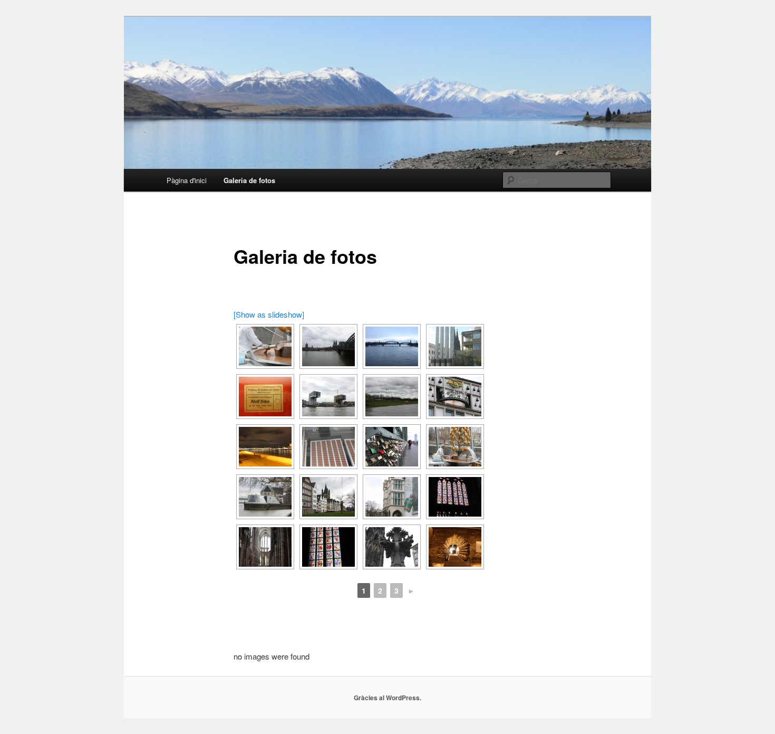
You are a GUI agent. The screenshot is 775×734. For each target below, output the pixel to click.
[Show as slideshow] (269, 314)
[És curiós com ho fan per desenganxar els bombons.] (328, 446)
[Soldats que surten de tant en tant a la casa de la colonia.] (455, 396)
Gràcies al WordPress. (387, 697)
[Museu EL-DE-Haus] (265, 396)
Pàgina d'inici (187, 180)
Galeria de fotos (249, 180)
